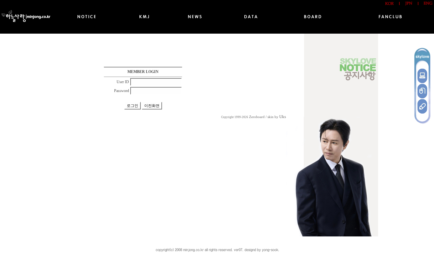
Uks (282, 116)
